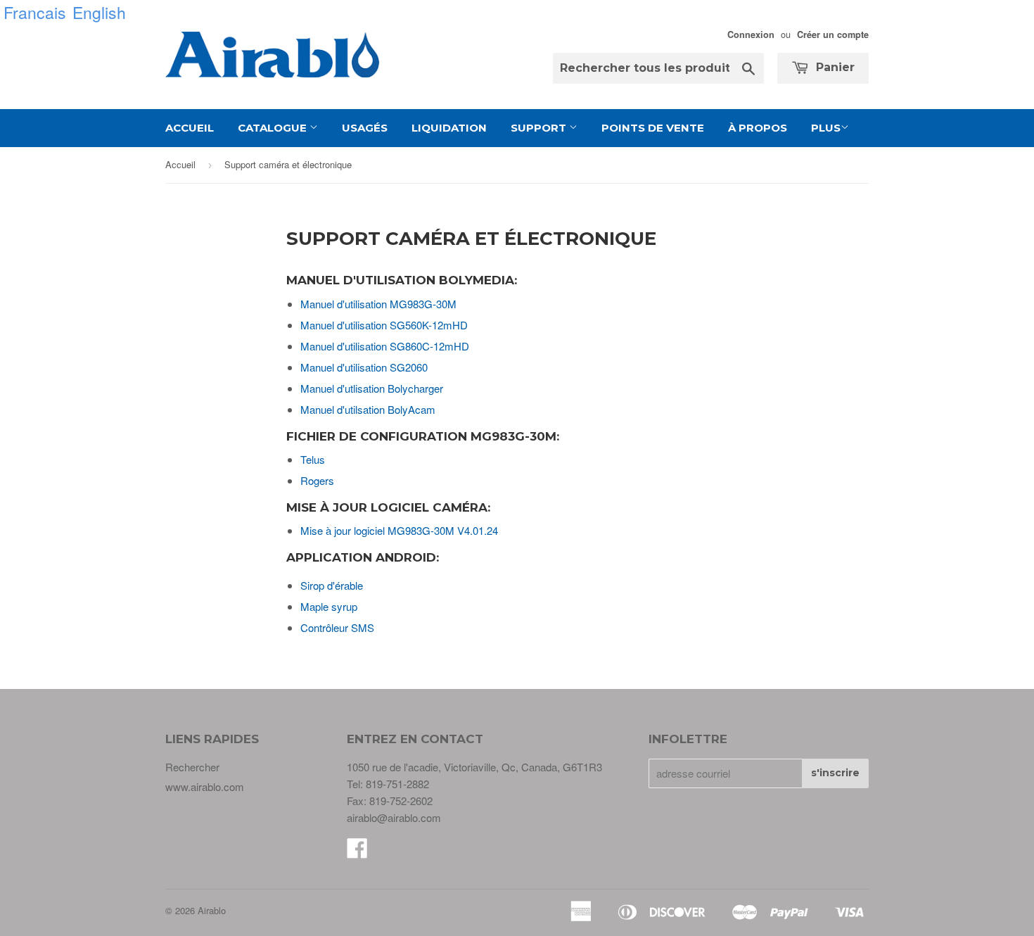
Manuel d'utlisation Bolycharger (371, 388)
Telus (312, 459)
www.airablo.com (204, 786)
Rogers (317, 480)
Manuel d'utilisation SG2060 (364, 367)
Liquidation (449, 127)
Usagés (365, 127)
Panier (833, 67)
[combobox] (658, 68)
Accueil (189, 127)
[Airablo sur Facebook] (357, 852)
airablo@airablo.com (394, 817)
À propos (757, 127)
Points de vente (652, 127)
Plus (826, 127)
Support (540, 127)
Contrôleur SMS (337, 627)
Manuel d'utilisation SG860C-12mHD (384, 346)
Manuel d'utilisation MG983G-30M (378, 303)
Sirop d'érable (331, 585)
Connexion (750, 34)
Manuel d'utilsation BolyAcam (367, 409)
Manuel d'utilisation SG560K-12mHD (384, 324)
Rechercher (192, 766)
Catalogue (273, 127)
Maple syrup (328, 606)
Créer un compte (833, 34)
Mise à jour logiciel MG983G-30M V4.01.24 (399, 530)
